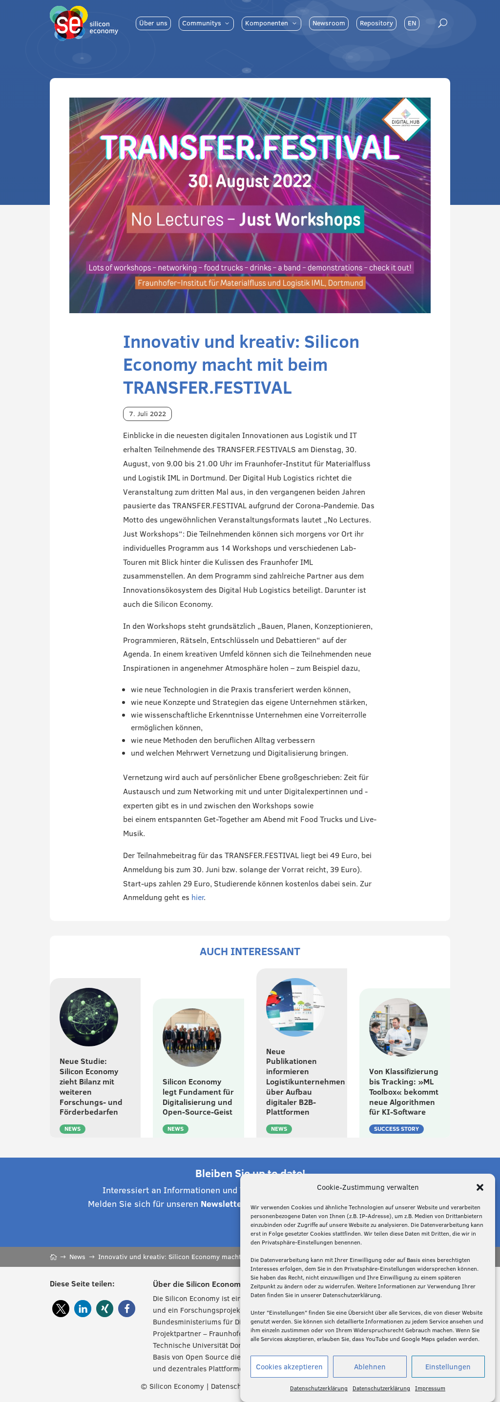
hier (197, 897)
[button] (480, 1187)
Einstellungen (448, 1367)
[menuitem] (153, 23)
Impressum (430, 1388)
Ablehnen (370, 1367)
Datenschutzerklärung (319, 1388)
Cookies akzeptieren (289, 1367)
